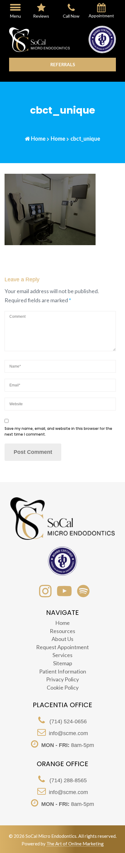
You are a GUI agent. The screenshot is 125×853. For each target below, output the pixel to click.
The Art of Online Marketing (75, 843)
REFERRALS (62, 64)
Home (38, 138)
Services (62, 655)
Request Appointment (62, 647)
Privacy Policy (62, 679)
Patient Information (62, 671)
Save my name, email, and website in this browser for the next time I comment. (58, 431)
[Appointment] (101, 8)
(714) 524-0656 (67, 721)
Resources (62, 631)
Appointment (101, 16)
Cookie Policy (63, 687)
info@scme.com (68, 733)
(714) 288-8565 (67, 780)
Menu (15, 16)
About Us (62, 638)
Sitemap (62, 663)
